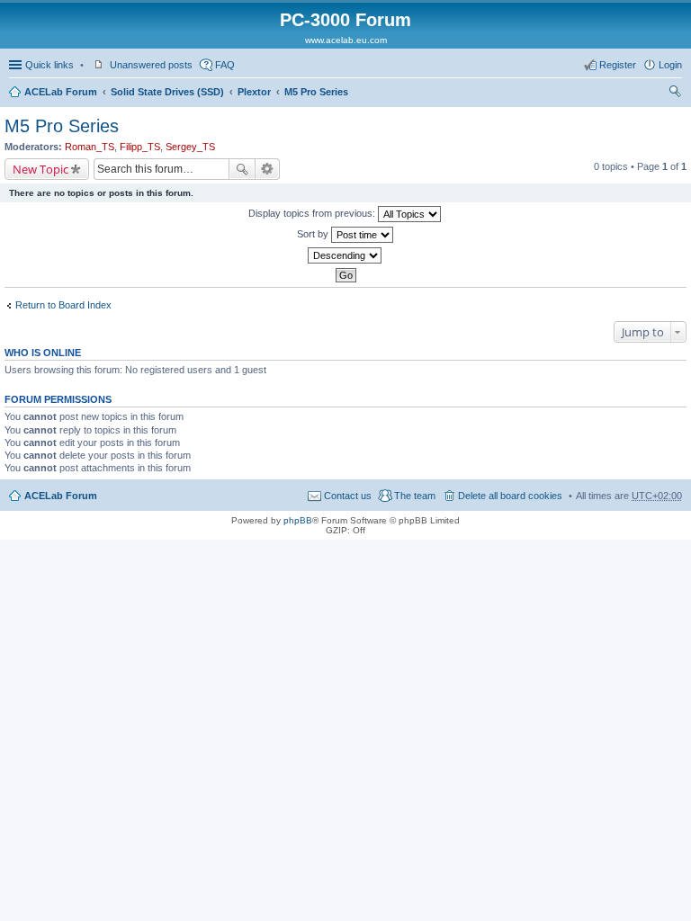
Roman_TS (89, 146)
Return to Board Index (63, 305)
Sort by (314, 233)
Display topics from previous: (313, 213)
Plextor (254, 91)
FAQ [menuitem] (225, 64)
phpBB (297, 520)
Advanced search (268, 169)
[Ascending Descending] (345, 255)
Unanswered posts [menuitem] (151, 64)
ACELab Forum (60, 91)
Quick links (49, 64)
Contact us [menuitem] (348, 495)
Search (242, 169)
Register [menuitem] (617, 64)
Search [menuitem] (675, 93)
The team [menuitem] (414, 495)
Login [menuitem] (670, 64)
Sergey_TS (190, 146)
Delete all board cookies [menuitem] (510, 495)
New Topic (40, 169)
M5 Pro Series (316, 91)
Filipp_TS (140, 146)
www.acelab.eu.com (346, 40)
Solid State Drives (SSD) (167, 91)
